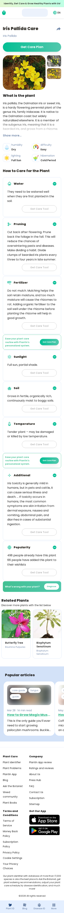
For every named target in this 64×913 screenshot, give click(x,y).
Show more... (12, 135)
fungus (34, 690)
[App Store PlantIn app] (44, 820)
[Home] (4, 13)
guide (15, 696)
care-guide (18, 690)
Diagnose (51, 586)
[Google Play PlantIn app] (44, 830)
